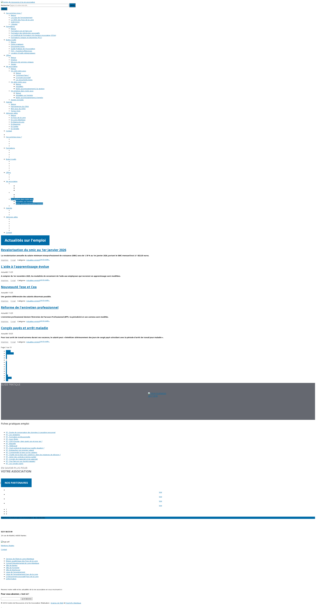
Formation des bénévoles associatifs (25, 33)
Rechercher (5, 5)
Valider (72, 5)
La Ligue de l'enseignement (21, 17)
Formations (10, 26)
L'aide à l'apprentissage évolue (25, 266)
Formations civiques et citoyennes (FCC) (26, 37)
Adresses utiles (12, 113)
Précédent (10, 353)
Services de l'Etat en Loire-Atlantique (20, 559)
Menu (4, 9)
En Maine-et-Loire (17, 122)
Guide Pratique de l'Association (23, 49)
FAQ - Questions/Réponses (21, 51)
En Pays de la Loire (18, 117)
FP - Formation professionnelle (18, 437)
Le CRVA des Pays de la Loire (22, 20)
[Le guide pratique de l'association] (158, 406)
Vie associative (11, 66)
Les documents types (24, 80)
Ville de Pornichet (12, 568)
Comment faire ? (22, 75)
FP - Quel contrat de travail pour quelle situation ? (25, 448)
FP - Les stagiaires (13, 435)
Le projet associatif (23, 77)
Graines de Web (57, 603)
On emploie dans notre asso (22, 91)
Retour (13, 15)
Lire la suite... (45, 259)
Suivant (9, 378)
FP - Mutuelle (11, 443)
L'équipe (14, 24)
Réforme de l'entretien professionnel (30, 307)
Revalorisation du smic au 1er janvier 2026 (33, 250)
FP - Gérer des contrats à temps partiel (21, 457)
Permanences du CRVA (20, 106)
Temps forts (15, 111)
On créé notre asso (18, 71)
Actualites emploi (33, 260)
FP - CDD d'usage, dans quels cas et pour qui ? (24, 441)
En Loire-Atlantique (18, 120)
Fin (7, 380)
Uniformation (11, 579)
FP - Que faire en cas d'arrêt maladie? (20, 461)
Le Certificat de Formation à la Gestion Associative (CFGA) (33, 35)
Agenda (9, 102)
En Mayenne (15, 124)
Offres (8, 55)
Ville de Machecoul (13, 570)
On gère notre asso (18, 82)
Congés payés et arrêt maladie (24, 328)
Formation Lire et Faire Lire (21, 31)
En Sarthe (14, 126)
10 (7, 376)
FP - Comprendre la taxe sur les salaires (21, 452)
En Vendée (15, 129)
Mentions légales (7, 545)
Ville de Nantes (11, 565)
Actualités (19, 86)
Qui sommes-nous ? (14, 13)
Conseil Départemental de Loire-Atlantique (22, 563)
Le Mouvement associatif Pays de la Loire (22, 576)
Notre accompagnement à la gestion (30, 89)
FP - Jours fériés (12, 439)
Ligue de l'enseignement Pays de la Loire (22, 574)
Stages (13, 64)
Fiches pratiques (17, 44)
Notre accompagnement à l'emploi (29, 97)
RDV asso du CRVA (18, 109)
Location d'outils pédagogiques (23, 53)
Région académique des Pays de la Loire (22, 561)
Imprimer (5, 260)
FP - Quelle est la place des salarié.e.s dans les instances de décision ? (33, 455)
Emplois (14, 60)
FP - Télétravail (11, 446)
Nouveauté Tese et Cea (19, 287)
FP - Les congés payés (14, 463)
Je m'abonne (27, 599)
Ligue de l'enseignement (15, 572)
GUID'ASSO (15, 22)
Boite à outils (11, 40)
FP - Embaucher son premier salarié (20, 450)
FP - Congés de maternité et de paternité (22, 459)
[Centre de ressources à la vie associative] (18, 2)
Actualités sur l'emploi (24, 95)
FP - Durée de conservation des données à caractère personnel (30, 432)
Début (8, 351)
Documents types (18, 46)
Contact (9, 131)
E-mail (13, 260)
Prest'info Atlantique (73, 603)
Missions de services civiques (22, 62)
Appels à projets (17, 100)
